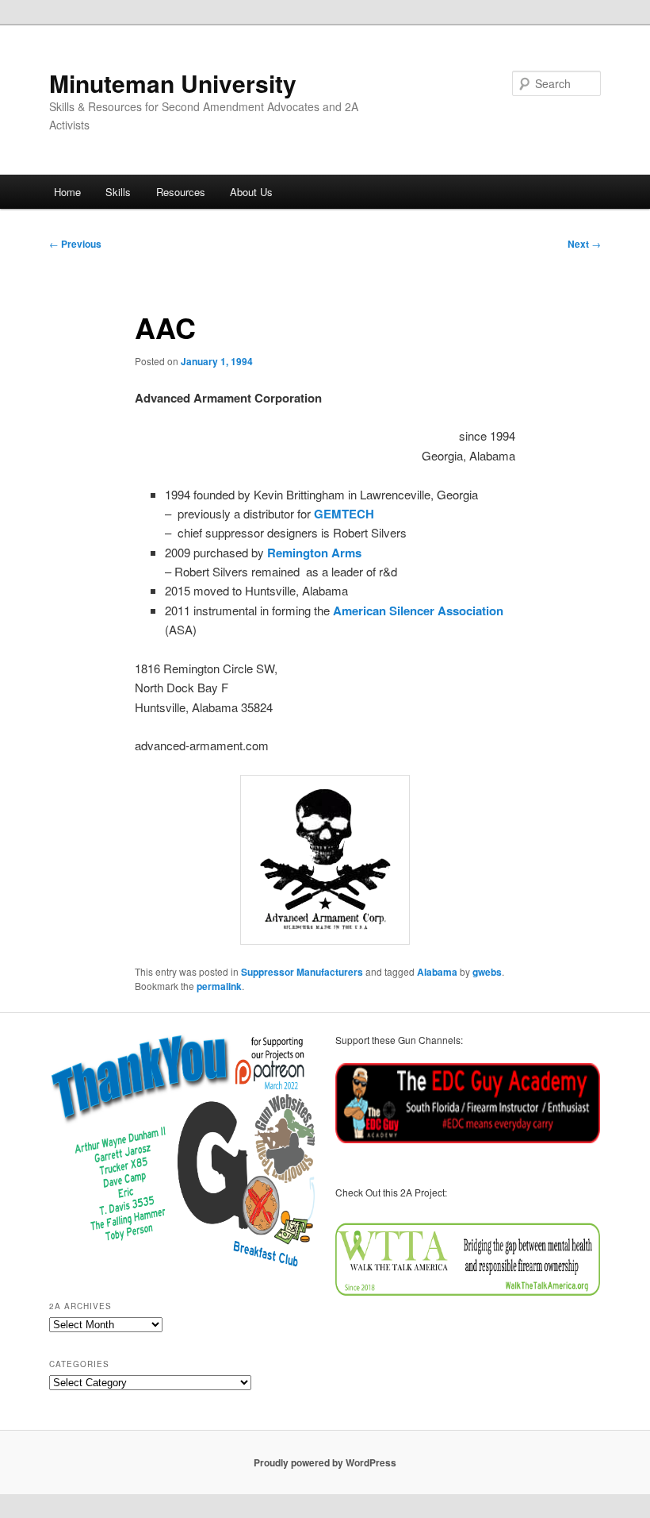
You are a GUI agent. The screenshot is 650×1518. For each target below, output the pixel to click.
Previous (75, 244)
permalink (219, 986)
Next (584, 244)
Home (67, 191)
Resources (180, 191)
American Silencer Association (418, 610)
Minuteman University (172, 83)
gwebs (487, 972)
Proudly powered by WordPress (325, 1462)
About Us (251, 191)
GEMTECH (344, 513)
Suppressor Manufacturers (302, 972)
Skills (118, 191)
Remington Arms (316, 552)
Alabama (437, 972)
